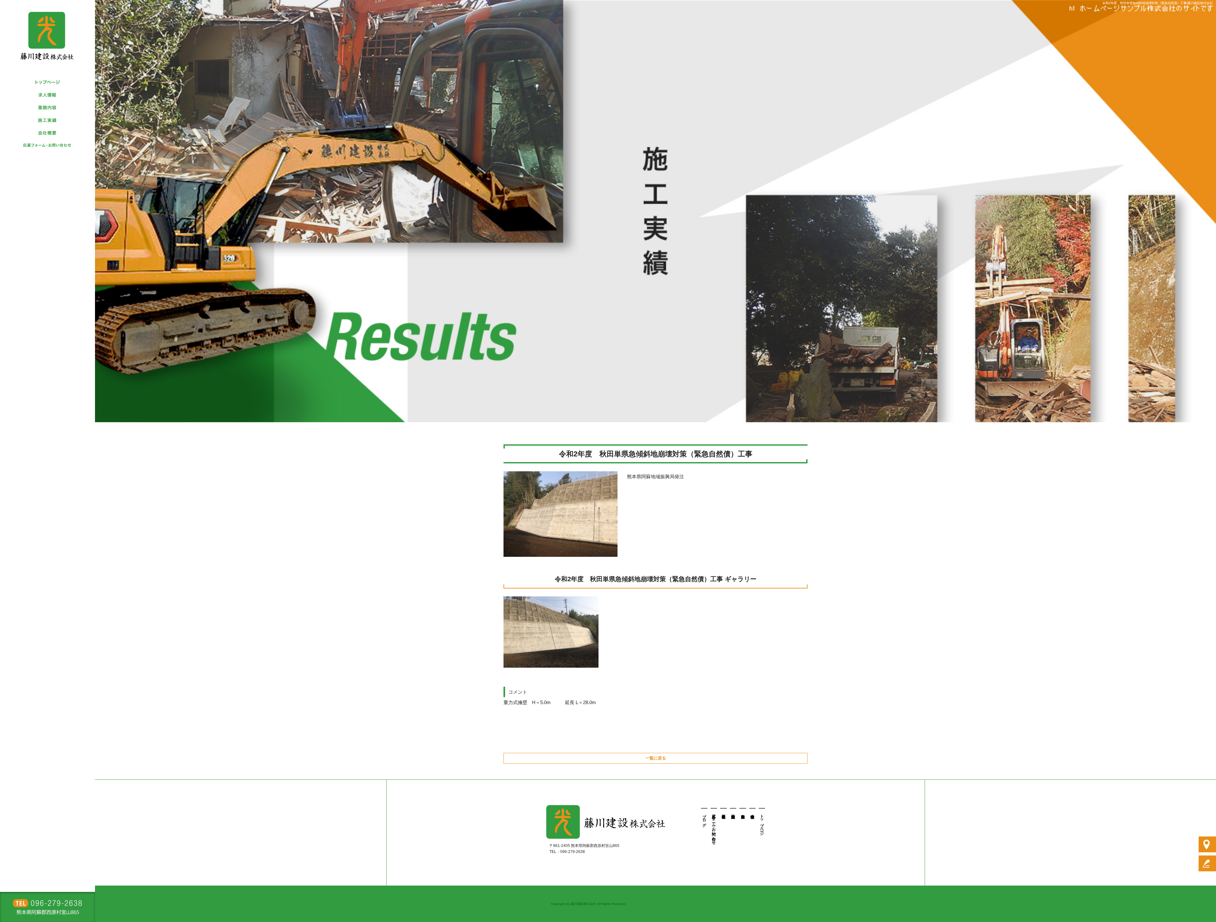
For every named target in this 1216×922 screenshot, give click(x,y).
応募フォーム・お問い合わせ (47, 145)
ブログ (704, 818)
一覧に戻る (655, 758)
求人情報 (47, 95)
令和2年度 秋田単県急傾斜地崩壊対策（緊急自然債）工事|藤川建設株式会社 (1157, 3)
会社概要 (47, 133)
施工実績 (47, 120)
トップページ (47, 82)
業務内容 (47, 107)
